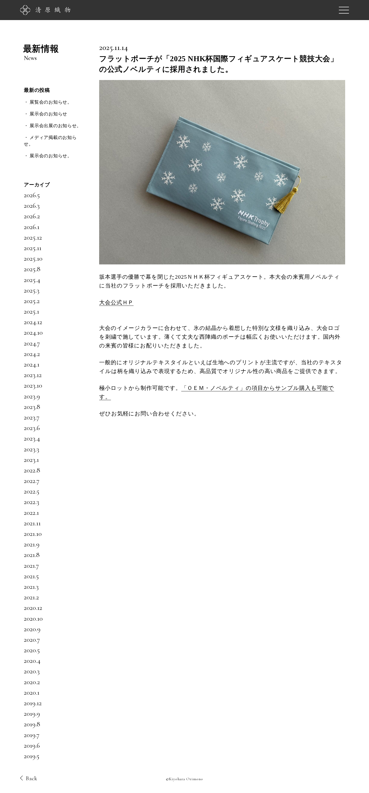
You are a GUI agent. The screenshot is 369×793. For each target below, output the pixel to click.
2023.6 (32, 427)
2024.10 (33, 332)
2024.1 (31, 364)
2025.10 (33, 258)
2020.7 (32, 639)
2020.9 (32, 629)
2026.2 (32, 216)
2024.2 (32, 353)
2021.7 (31, 565)
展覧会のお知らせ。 (51, 102)
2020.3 (32, 671)
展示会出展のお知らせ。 (55, 125)
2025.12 (33, 237)
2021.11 (32, 523)
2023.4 (32, 438)
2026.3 (32, 205)
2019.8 (32, 724)
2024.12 (33, 322)
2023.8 (32, 406)
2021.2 (31, 597)
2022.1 (31, 512)
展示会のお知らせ (48, 113)
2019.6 (32, 745)
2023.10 (33, 385)
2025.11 (32, 248)
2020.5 (32, 650)
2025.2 (32, 301)
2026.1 (31, 227)
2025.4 (32, 279)
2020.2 (32, 682)
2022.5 (31, 491)
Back (31, 778)
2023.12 (33, 375)
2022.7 (31, 480)
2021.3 (31, 586)
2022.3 (31, 501)
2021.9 (31, 544)
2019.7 (31, 735)
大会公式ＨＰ (116, 302)
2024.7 (32, 343)
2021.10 (33, 533)
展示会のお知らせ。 (51, 155)
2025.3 (31, 290)
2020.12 (33, 607)
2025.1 (31, 311)
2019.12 (33, 703)
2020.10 (33, 618)
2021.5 (31, 576)
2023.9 (32, 396)
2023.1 (31, 459)
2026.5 (32, 195)
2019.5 (31, 756)
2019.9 (32, 713)
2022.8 (32, 470)
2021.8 (32, 554)
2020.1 (31, 692)
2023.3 (31, 449)
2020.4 (32, 660)
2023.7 (31, 417)
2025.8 (32, 269)
